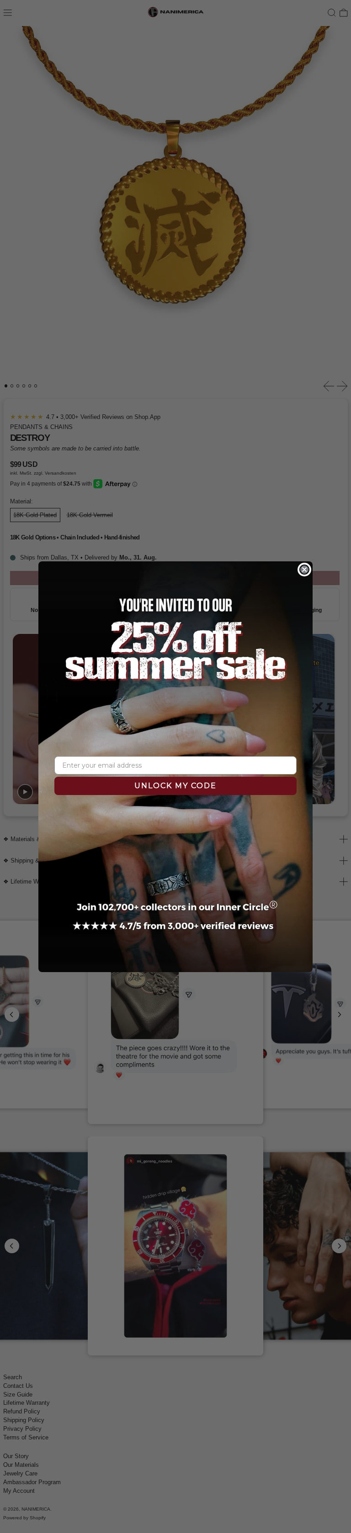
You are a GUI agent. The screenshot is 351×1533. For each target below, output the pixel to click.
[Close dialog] (304, 569)
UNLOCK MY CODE (175, 785)
